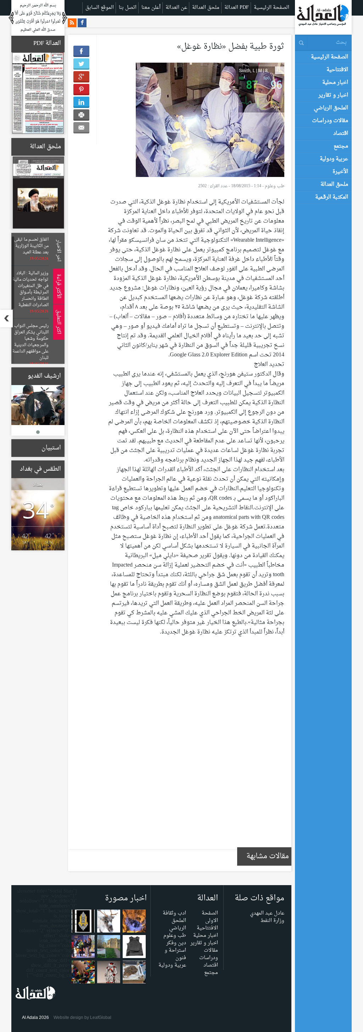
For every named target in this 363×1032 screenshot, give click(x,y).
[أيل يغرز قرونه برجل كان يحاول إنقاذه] (108, 922)
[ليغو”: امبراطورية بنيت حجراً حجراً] (83, 973)
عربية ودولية (172, 965)
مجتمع (211, 972)
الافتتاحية (207, 928)
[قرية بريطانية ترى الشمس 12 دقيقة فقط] (108, 948)
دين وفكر (176, 943)
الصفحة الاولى (210, 917)
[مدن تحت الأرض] (134, 922)
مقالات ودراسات (208, 954)
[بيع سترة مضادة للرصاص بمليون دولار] (134, 948)
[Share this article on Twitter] (81, 64)
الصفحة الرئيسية (271, 7)
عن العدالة (176, 7)
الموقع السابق (99, 7)
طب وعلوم (274, 186)
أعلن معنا (151, 7)
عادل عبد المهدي (267, 913)
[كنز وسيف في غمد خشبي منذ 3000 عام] (134, 973)
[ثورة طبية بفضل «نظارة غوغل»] (210, 121)
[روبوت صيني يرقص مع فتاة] (108, 973)
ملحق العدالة (205, 7)
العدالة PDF (236, 7)
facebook (82, 22)
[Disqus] (195, 747)
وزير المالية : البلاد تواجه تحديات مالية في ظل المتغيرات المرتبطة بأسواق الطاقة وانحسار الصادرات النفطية (30, 289)
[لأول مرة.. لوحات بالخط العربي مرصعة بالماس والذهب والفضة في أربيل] (83, 922)
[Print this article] (81, 115)
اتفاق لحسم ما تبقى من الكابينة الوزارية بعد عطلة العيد (31, 246)
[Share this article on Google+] (81, 76)
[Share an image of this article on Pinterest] (81, 89)
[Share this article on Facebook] (81, 51)
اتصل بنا (127, 7)
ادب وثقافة (174, 913)
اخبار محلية (205, 935)
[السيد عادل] (38, 405)
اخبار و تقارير (204, 943)
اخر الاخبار (57, 251)
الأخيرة (340, 172)
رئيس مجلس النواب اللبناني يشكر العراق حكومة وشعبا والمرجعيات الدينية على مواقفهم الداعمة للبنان (30, 342)
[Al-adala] (323, 16)
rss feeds (72, 22)
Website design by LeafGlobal (82, 1017)
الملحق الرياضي (177, 924)
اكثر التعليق (57, 322)
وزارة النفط (272, 920)
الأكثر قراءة (57, 286)
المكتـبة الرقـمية (331, 197)
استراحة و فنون (175, 954)
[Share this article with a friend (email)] (81, 127)
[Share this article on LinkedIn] (81, 102)
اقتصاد (210, 965)
